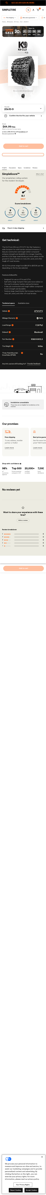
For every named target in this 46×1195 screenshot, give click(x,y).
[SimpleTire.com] (10, 10)
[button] (23, 108)
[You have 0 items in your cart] (37, 10)
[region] (23, 1174)
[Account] (33, 10)
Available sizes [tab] (23, 303)
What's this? (40, 174)
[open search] (28, 10)
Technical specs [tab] (8, 303)
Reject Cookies (15, 1190)
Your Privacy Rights (23, 1184)
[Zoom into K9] (23, 71)
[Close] (42, 1157)
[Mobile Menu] (43, 10)
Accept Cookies (31, 1190)
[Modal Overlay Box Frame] (23, 3)
